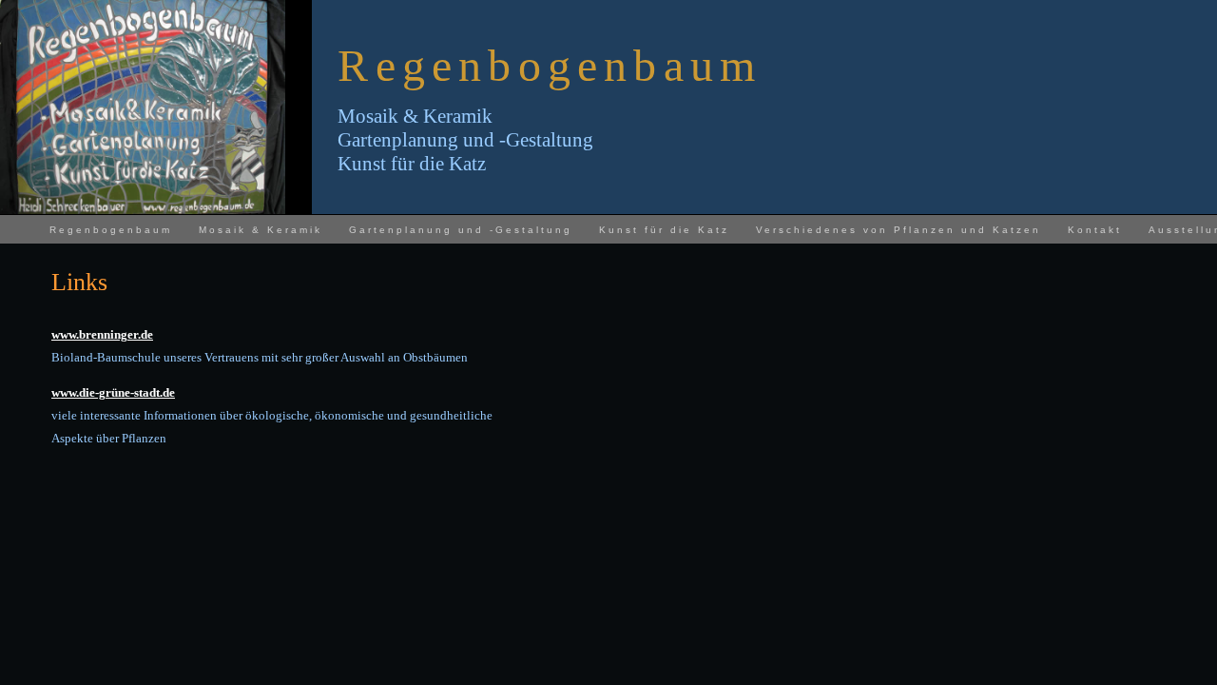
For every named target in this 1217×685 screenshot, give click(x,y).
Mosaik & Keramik (260, 230)
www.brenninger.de (102, 334)
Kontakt (1095, 230)
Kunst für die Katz (664, 230)
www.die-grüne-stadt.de (113, 392)
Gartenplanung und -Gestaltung (460, 230)
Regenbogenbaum (110, 230)
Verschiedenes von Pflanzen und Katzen (898, 230)
